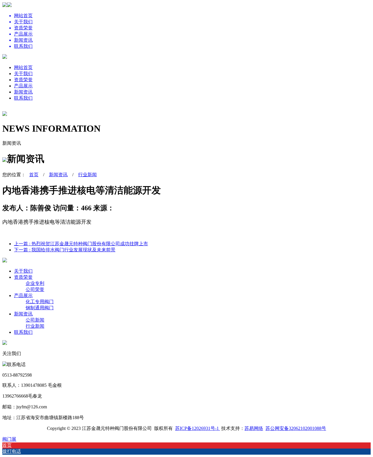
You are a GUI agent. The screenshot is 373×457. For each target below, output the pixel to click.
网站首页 (23, 67)
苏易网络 (253, 428)
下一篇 (64, 249)
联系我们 (23, 98)
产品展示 (23, 85)
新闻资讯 (23, 91)
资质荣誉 (23, 79)
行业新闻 (87, 174)
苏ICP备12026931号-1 (197, 428)
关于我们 (23, 73)
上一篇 (81, 243)
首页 (33, 174)
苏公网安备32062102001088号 (295, 428)
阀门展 (9, 439)
